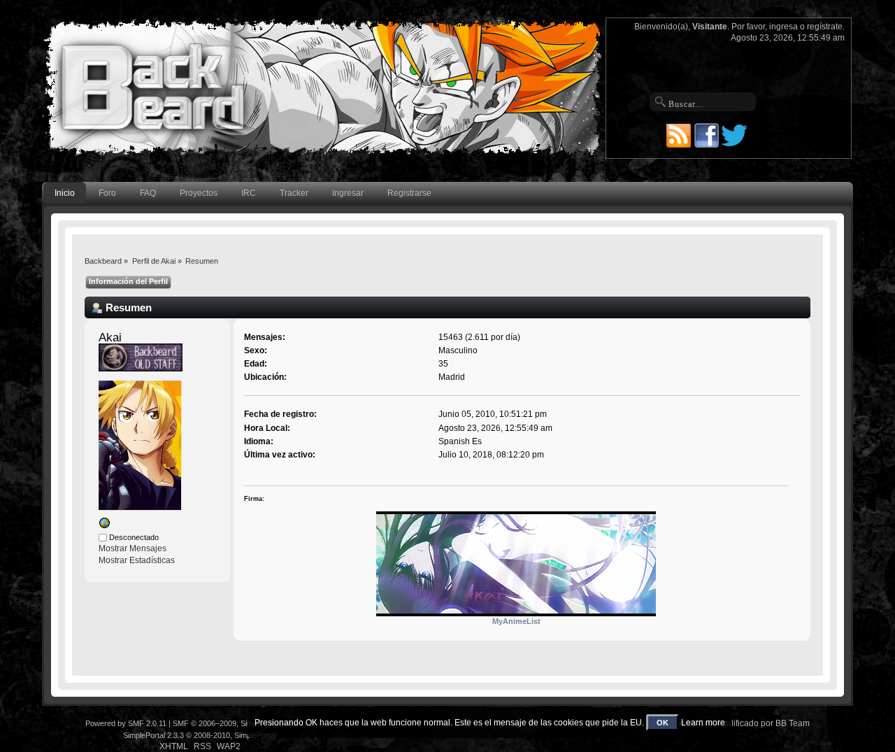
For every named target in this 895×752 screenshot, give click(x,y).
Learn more (703, 723)
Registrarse (409, 193)
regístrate (825, 26)
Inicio (65, 193)
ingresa (783, 26)
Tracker (294, 193)
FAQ (148, 193)
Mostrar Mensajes (132, 548)
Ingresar (348, 193)
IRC (248, 193)
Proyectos (198, 193)
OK (662, 722)
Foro (107, 193)
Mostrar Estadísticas (137, 560)
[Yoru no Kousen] (104, 526)
